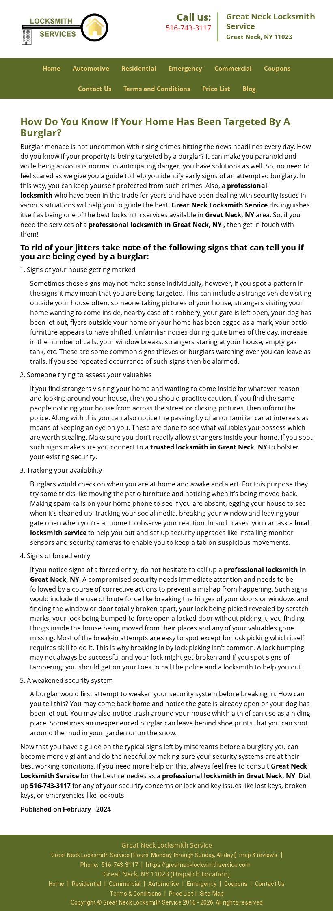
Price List (216, 88)
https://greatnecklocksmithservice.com (198, 864)
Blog (248, 88)
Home (52, 68)
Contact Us (94, 88)
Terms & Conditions (135, 893)
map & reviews (259, 855)
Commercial (233, 68)
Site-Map (212, 893)
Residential (138, 68)
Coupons (277, 68)
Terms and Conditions (156, 88)
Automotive (91, 68)
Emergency (185, 68)
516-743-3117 (188, 27)
